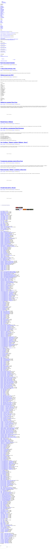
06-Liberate (4, 456)
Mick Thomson (4, 389)
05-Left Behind (5, 457)
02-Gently (8, 329)
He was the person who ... (3, 49)
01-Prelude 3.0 (10, 300)
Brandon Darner (6, 540)
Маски (1, 15)
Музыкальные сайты (3, 31)
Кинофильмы (2, 261)
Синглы (1, 248)
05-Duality (4, 250)
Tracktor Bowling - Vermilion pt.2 (10, 488)
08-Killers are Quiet (9, 371)
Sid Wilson (4, 392)
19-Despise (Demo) (5, 438)
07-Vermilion (4, 505)
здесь (15, 140)
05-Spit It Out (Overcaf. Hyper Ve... (11, 436)
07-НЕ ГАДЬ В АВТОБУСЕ (7, 273)
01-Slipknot (5, 228)
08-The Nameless (5, 248)
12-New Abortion (4, 302)
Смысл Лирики (2, 12)
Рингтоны (7, 31)
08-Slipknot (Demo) (6, 239)
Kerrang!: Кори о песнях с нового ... (8, 378)
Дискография (2, 9)
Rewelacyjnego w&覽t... (3, 47)
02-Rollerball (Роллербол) (7, 263)
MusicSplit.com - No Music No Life (10, 32)
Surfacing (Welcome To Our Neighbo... (7, 493)
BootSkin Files (2, 213)
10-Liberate (4, 364)
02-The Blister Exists (11, 468)
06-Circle (9, 343)
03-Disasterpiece (4, 355)
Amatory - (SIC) (8, 433)
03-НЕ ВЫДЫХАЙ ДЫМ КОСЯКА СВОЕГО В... (10, 276)
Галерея (1, 20)
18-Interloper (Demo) (5, 439)
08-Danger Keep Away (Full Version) (11, 434)
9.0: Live (1, 444)
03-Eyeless (4, 322)
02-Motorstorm (4, 259)
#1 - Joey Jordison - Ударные (8, 410)
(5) (16, 70)
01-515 (3, 310)
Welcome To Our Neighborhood (6, 489)
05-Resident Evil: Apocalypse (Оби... (9, 261)
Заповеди (1, 271)
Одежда (1, 418)
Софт (1, 229)
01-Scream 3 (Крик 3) (7, 264)
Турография (2, 11)
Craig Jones (4, 393)
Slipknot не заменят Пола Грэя (8, 102)
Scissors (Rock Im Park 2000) (5, 500)
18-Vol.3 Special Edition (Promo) (8, 232)
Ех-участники (2, 539)
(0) (16, 64)
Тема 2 (7, 212)
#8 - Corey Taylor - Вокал (8, 405)
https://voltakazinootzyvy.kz (11, 39)
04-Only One (8, 328)
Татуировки (2, 421)
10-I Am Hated (4, 350)
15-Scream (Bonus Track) (11, 337)
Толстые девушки (2, 38)
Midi (3, 520)
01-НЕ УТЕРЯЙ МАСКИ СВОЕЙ (7, 277)
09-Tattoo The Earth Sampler (7, 238)
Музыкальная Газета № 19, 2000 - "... (7, 403)
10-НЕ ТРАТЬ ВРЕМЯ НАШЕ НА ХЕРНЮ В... (9, 271)
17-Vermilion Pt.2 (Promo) (7, 233)
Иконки (4, 223)
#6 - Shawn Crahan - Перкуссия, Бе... (9, 406)
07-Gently (3, 352)
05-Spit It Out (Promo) (7, 241)
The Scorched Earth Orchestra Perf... (11, 427)
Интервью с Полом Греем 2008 (8, 379)
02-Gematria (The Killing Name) (9, 290)
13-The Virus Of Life (11, 292)
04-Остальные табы (6, 226)
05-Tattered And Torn (9, 373)
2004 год (5, 266)
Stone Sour (6, 531)
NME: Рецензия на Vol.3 (6, 396)
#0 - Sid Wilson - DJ (5, 417)
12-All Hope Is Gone (7, 283)
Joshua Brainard (6, 542)
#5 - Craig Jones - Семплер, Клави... (9, 407)
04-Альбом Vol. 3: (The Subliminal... (7, 418)
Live (1, 493)
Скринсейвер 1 (7, 215)
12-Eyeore (4, 452)
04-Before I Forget (5, 458)
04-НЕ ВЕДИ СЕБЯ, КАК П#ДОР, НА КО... (9, 275)
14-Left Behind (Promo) (7, 235)
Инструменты (2, 14)
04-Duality (9, 298)
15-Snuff (4, 486)
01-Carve (8, 280)
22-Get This (4, 445)
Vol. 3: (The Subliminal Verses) (4, 291)
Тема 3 (7, 211)
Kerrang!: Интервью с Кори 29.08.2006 (9, 381)
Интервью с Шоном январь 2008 (8, 380)
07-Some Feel (8, 326)
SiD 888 (11, 64)
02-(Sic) (4, 323)
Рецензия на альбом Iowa (6, 400)
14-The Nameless (5, 451)
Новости (1, 5)
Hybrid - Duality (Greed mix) (9, 430)
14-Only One (4, 361)
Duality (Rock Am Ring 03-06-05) (6, 495)
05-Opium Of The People (11, 297)
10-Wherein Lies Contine (8, 284)
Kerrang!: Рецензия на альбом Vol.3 (7, 398)
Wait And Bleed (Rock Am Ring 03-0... (7, 496)
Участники (1, 6)
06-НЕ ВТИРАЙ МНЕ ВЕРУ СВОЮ (8, 274)
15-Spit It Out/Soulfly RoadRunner (8, 234)
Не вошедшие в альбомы (3, 278)
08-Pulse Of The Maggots (6, 455)
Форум (1, 25)
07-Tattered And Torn (5, 366)
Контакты (1, 28)
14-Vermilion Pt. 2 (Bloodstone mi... (9, 442)
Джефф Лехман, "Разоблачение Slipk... (9, 387)
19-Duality (4, 447)
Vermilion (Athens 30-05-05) (5, 494)
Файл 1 (5, 214)
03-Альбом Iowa (5, 419)
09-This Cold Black (7, 285)
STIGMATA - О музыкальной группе (8, 34)
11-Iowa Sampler (6, 237)
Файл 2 (5, 213)
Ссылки (1, 27)
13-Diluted (4, 362)
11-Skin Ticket (4, 303)
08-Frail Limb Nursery (5, 319)
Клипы (1, 486)
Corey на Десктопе (5, 221)
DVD (1, 489)
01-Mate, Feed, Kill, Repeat (6, 257)
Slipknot (4, 123)
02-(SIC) (4, 459)
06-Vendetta (6, 287)
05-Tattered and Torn (9, 327)
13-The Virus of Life (11, 338)
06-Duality (4, 504)
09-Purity (4, 318)
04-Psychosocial (7, 288)
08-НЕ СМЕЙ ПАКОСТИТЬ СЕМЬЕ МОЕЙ (9, 272)
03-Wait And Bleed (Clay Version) (7, 507)
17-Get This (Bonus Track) (6, 313)
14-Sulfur (4, 490)
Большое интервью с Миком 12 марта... (9, 382)
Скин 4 (7, 516)
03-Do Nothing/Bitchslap (10, 484)
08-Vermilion (10, 295)
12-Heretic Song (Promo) (7, 236)
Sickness (4, 523)
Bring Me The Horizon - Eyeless (10, 431)
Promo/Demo (2, 232)
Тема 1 (7, 511)
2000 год (5, 269)
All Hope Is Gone (2, 282)
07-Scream (8, 435)
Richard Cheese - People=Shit (9, 432)
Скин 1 (7, 219)
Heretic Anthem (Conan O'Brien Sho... (7, 487)
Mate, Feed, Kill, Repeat (3, 325)
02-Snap (8, 279)
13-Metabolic (3, 348)
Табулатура (1, 226)
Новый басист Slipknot (6, 121)
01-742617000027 (5, 370)
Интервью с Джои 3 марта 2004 (8, 384)
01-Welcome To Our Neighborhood (10, 246)
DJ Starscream (6, 530)
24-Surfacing (4, 444)
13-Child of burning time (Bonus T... (9, 282)
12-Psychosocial (5, 501)
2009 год (5, 265)
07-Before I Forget (5, 249)
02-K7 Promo (6, 243)
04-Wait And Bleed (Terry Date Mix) (11, 437)
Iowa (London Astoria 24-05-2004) (6, 498)
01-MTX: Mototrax (4, 260)
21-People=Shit (5, 446)
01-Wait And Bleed (5, 253)
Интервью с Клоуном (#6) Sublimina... (8, 383)
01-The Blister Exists (5, 460)
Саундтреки (2, 10)
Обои (1, 220)
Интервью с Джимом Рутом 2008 (8, 377)
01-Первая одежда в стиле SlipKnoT (7, 420)
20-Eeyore (4, 357)
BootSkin (3, 509)
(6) (19, 123)
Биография (1, 7)
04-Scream (8, 278)
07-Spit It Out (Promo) (7, 240)
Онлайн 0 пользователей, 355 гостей (4, 56)
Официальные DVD (3, 245)
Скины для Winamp (2, 216)
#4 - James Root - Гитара (8, 408)
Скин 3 (7, 217)
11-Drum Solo (5, 453)
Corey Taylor (4, 394)
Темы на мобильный (3, 211)
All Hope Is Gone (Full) (8, 429)
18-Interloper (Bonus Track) (6, 312)
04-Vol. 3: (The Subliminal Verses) (7, 255)
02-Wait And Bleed (5, 508)
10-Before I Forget (10, 294)
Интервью (1, 13)
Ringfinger (4, 224)
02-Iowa (5, 227)
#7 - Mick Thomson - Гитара (6, 412)
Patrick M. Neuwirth (7, 539)
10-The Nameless (5, 503)
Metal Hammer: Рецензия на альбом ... (7, 397)
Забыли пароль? (4, 2)
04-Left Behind (4, 506)
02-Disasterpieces (8, 245)
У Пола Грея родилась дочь (8, 68)
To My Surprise (6, 529)
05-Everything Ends (4, 307)
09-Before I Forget (5, 502)
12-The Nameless (10, 339)
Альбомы (1, 254)
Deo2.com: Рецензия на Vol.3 (6, 399)
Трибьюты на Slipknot (3, 427)
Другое (1, 221)
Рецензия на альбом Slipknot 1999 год (8, 404)
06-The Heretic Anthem (5, 353)
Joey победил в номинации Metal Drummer (12, 128)
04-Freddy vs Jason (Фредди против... (9, 262)
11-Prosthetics (4, 317)
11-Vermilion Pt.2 (10, 293)
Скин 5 (7, 216)
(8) (19, 144)
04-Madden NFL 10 (4, 258)
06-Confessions (9, 372)
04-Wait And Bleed (5, 368)
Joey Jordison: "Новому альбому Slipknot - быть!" (14, 142)
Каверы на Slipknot (2, 430)
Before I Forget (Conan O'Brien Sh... (7, 492)
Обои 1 (3, 220)
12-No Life (4, 316)
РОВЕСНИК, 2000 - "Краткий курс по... (8, 402)
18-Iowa (4, 448)
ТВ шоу (1, 487)
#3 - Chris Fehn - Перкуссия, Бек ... (8, 536)
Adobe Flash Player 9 (5, 527)
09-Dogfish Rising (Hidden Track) (11, 325)
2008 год (5, 267)
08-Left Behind (4, 305)
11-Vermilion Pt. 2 (10, 462)
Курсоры (4, 521)
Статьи (14, 59)
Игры (1, 258)
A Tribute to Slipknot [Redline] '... (11, 428)
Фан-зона (1, 26)
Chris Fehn (4, 391)
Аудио (1, 21)
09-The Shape (4, 304)
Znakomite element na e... (3, 43)
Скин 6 (7, 514)
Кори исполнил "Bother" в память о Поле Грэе (13, 169)
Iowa (1, 301)
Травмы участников (5, 388)
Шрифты (1, 224)
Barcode (4, 225)
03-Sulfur (6, 289)
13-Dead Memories (5, 491)
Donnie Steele (6, 541)
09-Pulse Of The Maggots (11, 341)
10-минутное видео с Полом (8, 187)
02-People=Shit (4, 309)
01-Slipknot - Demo (6, 244)
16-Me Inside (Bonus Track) (6, 360)
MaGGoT (11, 70)
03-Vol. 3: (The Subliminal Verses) (8, 525)
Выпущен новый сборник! (6, 35)
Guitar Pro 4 (3, 229)
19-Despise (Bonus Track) (6, 311)
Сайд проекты (2, 529)
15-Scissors (4, 314)
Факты (1, 8)
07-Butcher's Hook (7, 286)
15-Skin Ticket (5, 450)
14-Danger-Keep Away (11, 291)
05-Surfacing (4, 321)
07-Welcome (10, 296)
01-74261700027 (5, 324)
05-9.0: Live (4, 254)
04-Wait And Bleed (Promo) (7, 242)
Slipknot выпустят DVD (6, 75)
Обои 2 (3, 518)
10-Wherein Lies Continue (8, 332)
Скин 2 (7, 218)
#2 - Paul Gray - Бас (7, 409)
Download (1, 22)
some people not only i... (3, 45)
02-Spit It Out (4, 252)
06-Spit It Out (4, 320)
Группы (1, 34)
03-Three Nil (10, 299)
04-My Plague (4, 251)
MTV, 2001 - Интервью (7, 386)
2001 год (5, 268)
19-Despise (4, 358)
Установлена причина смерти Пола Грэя (11, 161)
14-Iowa (3, 301)
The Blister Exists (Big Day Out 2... (6, 497)
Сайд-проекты (2, 17)
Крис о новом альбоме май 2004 (8, 385)
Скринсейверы (2, 215)
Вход (2, 1)
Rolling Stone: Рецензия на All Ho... (7, 395)
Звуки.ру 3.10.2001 (5, 401)
